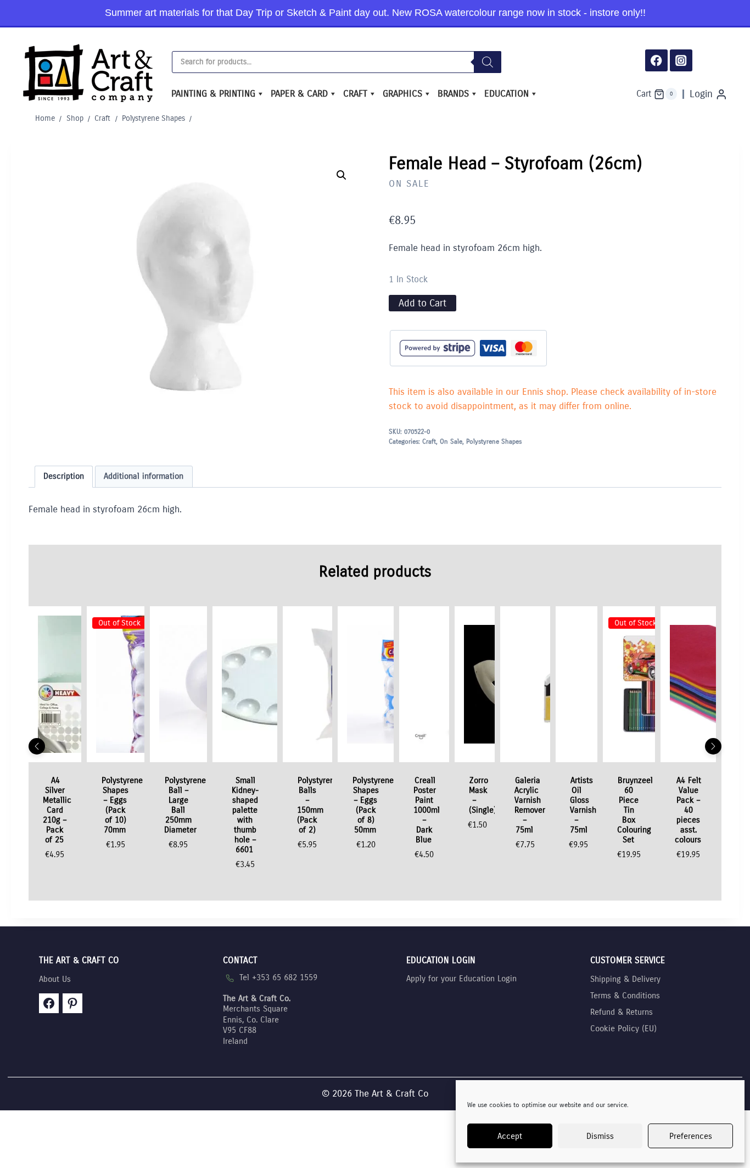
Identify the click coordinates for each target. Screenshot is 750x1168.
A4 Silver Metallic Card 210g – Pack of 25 (57, 810)
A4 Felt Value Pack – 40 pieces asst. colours (688, 810)
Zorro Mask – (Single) (482, 795)
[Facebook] (656, 60)
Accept (509, 1136)
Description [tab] (63, 476)
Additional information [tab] (143, 476)
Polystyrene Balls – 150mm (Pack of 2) (318, 805)
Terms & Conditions (625, 996)
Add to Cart (422, 303)
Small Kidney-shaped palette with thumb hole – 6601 (245, 814)
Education (506, 93)
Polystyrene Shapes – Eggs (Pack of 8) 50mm (373, 805)
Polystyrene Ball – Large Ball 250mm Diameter (185, 805)
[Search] (487, 62)
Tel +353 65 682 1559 (278, 977)
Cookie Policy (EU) (623, 1028)
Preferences (690, 1136)
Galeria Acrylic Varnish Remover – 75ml (529, 805)
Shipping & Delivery (625, 979)
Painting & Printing (213, 93)
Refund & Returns (621, 1012)
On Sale (409, 183)
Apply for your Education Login (461, 978)
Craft (355, 93)
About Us (55, 979)
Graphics (402, 93)
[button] (341, 175)
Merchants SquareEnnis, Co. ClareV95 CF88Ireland (256, 1019)
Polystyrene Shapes (494, 441)
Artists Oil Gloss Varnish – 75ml (583, 805)
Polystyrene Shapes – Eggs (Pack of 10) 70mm (122, 805)
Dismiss (600, 1136)
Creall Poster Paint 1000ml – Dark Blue (426, 810)
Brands (453, 93)
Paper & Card (299, 93)
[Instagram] (681, 60)
